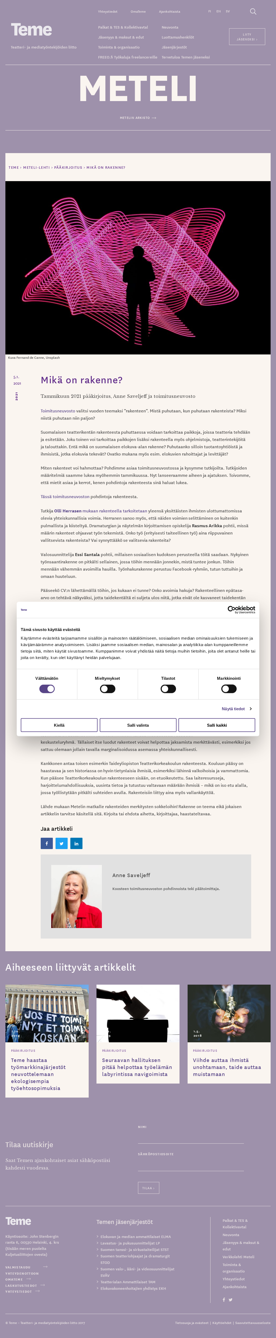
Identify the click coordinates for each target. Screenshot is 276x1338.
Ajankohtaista (169, 11)
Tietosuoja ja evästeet (192, 1322)
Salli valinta (138, 725)
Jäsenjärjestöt (174, 47)
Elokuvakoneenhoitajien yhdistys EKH (133, 1288)
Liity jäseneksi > (247, 37)
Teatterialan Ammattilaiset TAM (128, 1281)
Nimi (142, 1126)
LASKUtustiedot (21, 1285)
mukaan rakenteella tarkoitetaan (101, 510)
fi (209, 10)
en (218, 10)
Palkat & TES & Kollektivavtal (123, 27)
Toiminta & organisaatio (119, 47)
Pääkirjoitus (23, 1050)
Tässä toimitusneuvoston (65, 496)
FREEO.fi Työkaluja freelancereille (127, 57)
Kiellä (59, 725)
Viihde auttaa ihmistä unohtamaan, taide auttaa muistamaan (227, 1067)
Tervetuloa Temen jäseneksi (186, 57)
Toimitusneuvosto (58, 410)
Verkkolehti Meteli (238, 1256)
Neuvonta (170, 27)
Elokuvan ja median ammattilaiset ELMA (136, 1236)
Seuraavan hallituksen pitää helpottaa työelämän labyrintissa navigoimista (137, 1067)
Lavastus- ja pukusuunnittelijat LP (130, 1243)
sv (228, 10)
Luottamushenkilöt (178, 37)
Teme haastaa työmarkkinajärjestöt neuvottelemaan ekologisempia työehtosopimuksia (38, 1074)
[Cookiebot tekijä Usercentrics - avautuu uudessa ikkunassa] (231, 610)
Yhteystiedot (108, 11)
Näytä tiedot (233, 708)
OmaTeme (138, 11)
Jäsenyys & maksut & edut (121, 37)
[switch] (107, 689)
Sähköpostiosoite (156, 1153)
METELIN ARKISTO (135, 117)
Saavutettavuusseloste (253, 1322)
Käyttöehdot (222, 1322)
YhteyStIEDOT (18, 1291)
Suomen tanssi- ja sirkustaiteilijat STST (135, 1249)
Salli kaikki (217, 725)
